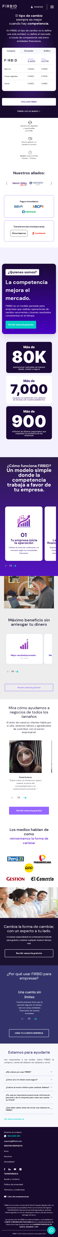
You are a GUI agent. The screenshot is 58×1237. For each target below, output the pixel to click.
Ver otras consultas (13, 1119)
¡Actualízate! (9, 1161)
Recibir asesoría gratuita (20, 324)
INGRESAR (38, 7)
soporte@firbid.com (13, 1141)
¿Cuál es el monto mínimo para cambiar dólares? (27, 1087)
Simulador (29, 51)
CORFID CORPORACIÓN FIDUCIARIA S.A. (19, 1222)
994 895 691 (14, 1136)
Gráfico (47, 51)
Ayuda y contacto (12, 1179)
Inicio (6, 1151)
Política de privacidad (13, 1184)
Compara (11, 51)
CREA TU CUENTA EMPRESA (29, 1033)
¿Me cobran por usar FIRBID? (18, 1072)
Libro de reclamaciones (18, 1196)
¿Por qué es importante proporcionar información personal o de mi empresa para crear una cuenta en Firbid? (28, 1097)
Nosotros (8, 1156)
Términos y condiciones (14, 1189)
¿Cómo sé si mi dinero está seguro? (21, 1079)
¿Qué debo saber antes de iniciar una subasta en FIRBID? (28, 1108)
